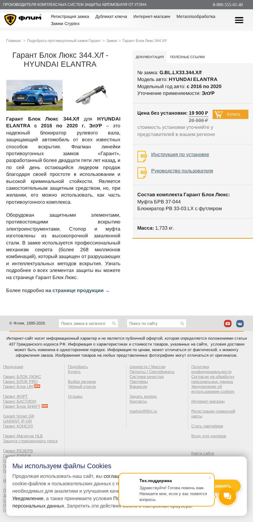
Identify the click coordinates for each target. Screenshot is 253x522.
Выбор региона (82, 381)
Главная (13, 41)
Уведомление (28, 498)
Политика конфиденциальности (211, 369)
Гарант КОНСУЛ (18, 426)
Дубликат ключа (111, 16)
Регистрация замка (70, 16)
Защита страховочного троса (30, 441)
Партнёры (139, 381)
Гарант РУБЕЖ (17, 455)
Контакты (138, 401)
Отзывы (75, 396)
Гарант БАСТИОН (19, 401)
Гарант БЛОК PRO (20, 381)
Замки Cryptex (65, 23)
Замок (111, 41)
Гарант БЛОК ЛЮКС (22, 376)
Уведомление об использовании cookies (212, 389)
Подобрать (78, 366)
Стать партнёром (207, 426)
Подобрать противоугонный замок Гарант (64, 41)
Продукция (13, 366)
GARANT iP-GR (17, 421)
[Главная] (23, 21)
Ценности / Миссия (147, 366)
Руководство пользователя (182, 170)
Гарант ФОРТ (15, 396)
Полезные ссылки (187, 57)
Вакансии (138, 386)
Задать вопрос (143, 396)
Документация (150, 57)
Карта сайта (202, 453)
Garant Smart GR (18, 416)
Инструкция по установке (180, 154)
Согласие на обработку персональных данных (212, 379)
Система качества (147, 376)
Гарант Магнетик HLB (23, 436)
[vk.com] (240, 323)
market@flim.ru (143, 411)
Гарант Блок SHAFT (21, 406)
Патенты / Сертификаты (152, 371)
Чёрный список (82, 386)
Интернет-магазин (151, 16)
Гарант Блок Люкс (56, 277)
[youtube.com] (228, 323)
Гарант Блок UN (18, 386)
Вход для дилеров (208, 436)
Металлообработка (195, 16)
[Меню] (239, 20)
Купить (74, 371)
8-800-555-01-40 (228, 4)
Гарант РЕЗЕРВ (18, 450)
